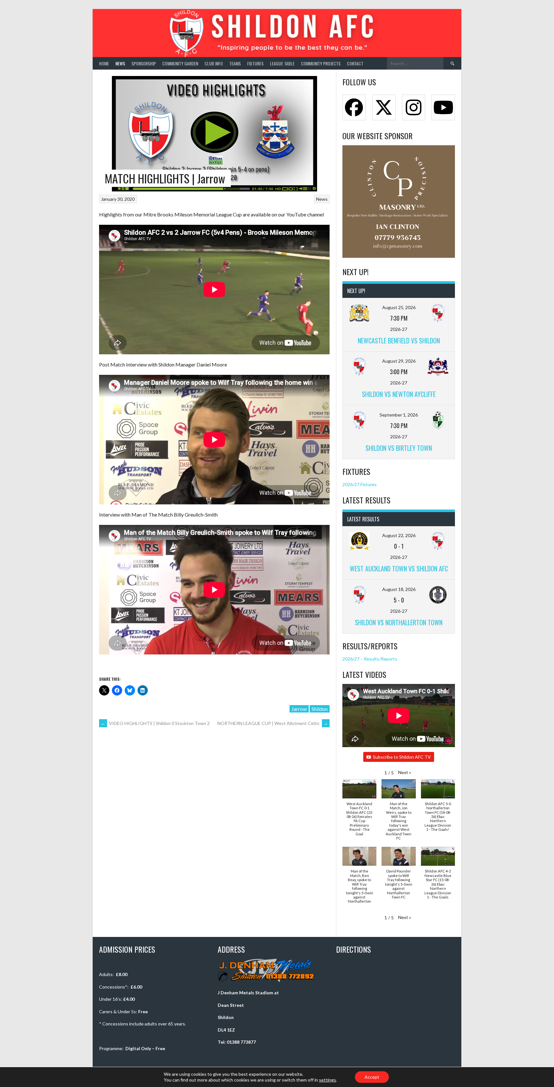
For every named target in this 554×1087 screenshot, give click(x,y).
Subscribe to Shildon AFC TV (402, 757)
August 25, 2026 (399, 307)
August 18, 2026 (399, 589)
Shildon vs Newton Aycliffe (399, 394)
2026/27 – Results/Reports (369, 658)
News (120, 63)
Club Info (214, 63)
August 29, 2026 (399, 361)
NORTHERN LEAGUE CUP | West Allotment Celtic (272, 723)
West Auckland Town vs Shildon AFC (399, 568)
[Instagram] (413, 107)
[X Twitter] (384, 107)
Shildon (320, 709)
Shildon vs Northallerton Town (398, 622)
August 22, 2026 (399, 535)
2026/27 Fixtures (359, 484)
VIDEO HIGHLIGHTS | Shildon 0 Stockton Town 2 (155, 723)
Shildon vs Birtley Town (398, 448)
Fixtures (255, 63)
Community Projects (320, 63)
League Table (282, 63)
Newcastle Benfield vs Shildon (399, 340)
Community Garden (180, 63)
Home (104, 63)
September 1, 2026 (399, 414)
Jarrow (299, 709)
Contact (355, 63)
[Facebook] (354, 107)
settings (327, 1080)
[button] (404, 772)
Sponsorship (143, 63)
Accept (372, 1077)
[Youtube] (443, 107)
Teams (235, 63)
